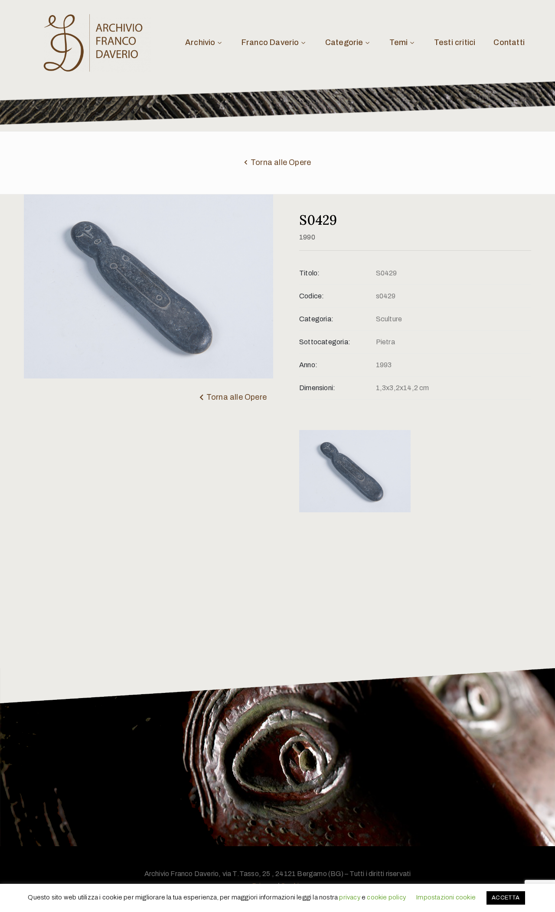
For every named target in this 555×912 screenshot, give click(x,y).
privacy (349, 897)
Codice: (311, 296)
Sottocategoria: (324, 342)
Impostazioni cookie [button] (446, 897)
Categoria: (316, 319)
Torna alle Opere (281, 162)
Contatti (509, 42)
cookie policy (386, 897)
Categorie (344, 42)
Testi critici (455, 42)
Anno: (308, 365)
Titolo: (309, 273)
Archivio (200, 42)
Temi (398, 42)
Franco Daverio (270, 42)
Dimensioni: (317, 387)
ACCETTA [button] (505, 898)
